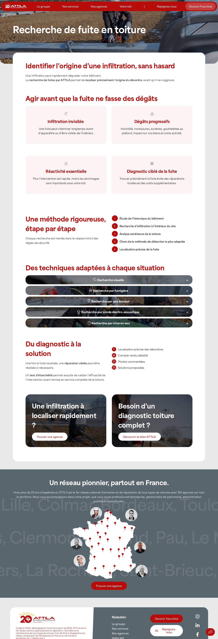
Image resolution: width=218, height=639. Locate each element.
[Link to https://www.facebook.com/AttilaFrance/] (197, 634)
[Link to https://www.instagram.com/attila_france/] (197, 616)
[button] (112, 279)
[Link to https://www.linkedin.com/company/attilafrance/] (197, 625)
